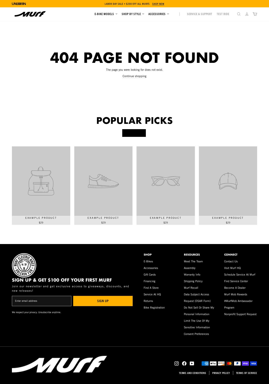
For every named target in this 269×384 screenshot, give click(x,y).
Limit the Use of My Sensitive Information (197, 324)
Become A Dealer (235, 287)
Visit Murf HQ (232, 267)
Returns (148, 300)
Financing (149, 281)
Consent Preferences (196, 333)
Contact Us (231, 261)
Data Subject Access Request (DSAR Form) (197, 297)
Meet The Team (193, 261)
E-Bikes (148, 261)
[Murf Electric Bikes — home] (30, 14)
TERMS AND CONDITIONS (192, 372)
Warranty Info (192, 274)
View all (134, 133)
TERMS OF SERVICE (246, 372)
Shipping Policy (193, 281)
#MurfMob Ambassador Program (238, 304)
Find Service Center (236, 281)
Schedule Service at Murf (239, 274)
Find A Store (151, 287)
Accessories (151, 267)
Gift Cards (150, 274)
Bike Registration (154, 307)
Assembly (189, 267)
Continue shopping (134, 76)
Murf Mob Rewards (235, 294)
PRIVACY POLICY (221, 372)
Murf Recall (191, 287)
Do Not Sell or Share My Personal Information (199, 311)
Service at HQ (152, 294)
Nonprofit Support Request (240, 314)
